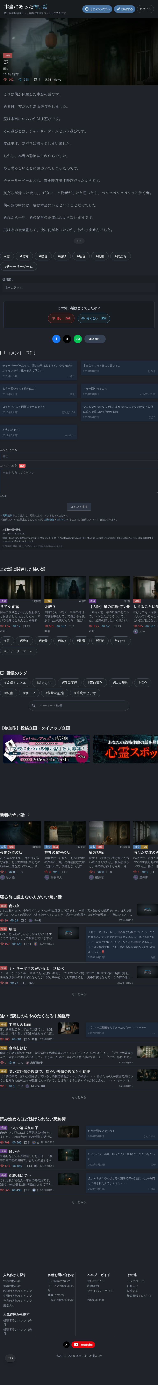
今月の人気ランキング (17, 1301)
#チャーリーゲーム (18, 266)
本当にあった (26, 6)
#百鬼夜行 (69, 682)
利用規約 (7, 515)
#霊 (7, 256)
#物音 (43, 256)
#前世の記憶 (54, 693)
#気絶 (100, 256)
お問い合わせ (96, 1300)
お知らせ (132, 1286)
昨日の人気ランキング (17, 1291)
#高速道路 (95, 682)
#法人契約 (120, 682)
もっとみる (79, 994)
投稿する (132, 1291)
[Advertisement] (79, 786)
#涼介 (142, 682)
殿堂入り (9, 1306)
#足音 (81, 256)
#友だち (121, 256)
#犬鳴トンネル (15, 682)
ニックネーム (8, 450)
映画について (56, 1295)
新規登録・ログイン (55, 519)
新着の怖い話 (12, 1286)
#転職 (8, 693)
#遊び (62, 256)
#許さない (44, 682)
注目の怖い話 (12, 1281)
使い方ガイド (96, 1281)
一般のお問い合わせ (61, 1300)
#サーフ (29, 693)
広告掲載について (59, 1281)
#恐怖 (24, 256)
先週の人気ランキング (17, 1296)
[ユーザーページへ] (36, 944)
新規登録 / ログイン (139, 1296)
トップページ (135, 1281)
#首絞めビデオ (85, 693)
